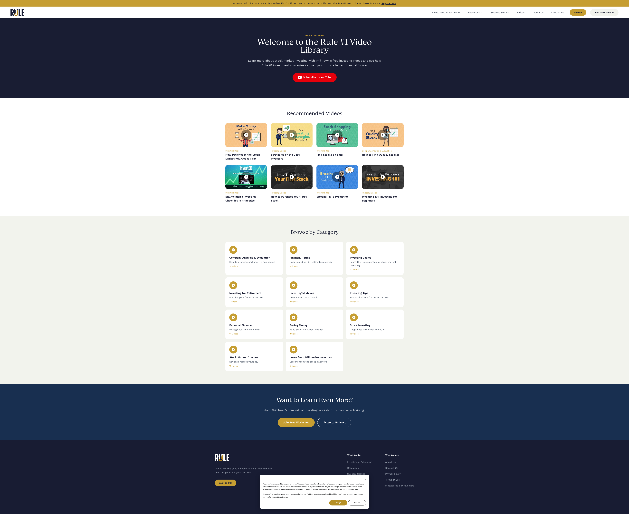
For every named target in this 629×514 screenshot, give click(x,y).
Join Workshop (602, 12)
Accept (338, 503)
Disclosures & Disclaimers (399, 485)
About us (538, 12)
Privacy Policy (393, 474)
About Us (390, 462)
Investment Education (444, 12)
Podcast (520, 12)
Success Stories (500, 12)
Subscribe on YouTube (317, 77)
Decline (357, 503)
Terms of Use (392, 479)
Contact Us (391, 468)
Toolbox (578, 12)
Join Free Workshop (296, 422)
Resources (474, 12)
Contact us (557, 12)
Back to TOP (225, 483)
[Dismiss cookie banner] (365, 479)
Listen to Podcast (334, 422)
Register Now (388, 3)
